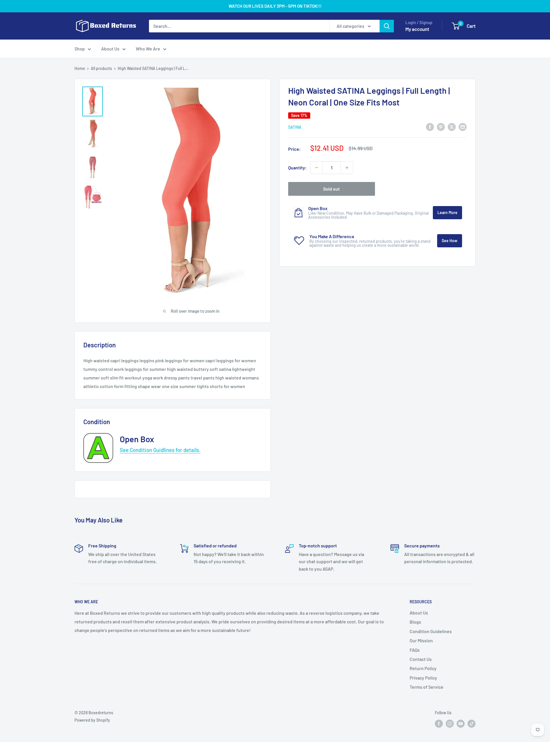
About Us (110, 48)
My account (417, 29)
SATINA (294, 127)
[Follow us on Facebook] (439, 724)
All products (101, 68)
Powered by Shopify (92, 720)
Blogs (415, 621)
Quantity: (297, 167)
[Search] (387, 26)
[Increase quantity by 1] (347, 168)
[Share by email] (463, 126)
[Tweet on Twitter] (452, 126)
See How (449, 240)
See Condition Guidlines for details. (160, 450)
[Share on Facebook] (430, 126)
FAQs (415, 650)
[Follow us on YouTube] (461, 724)
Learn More (447, 212)
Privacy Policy (423, 677)
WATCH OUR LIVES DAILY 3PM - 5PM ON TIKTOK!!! (275, 6)
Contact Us (421, 659)
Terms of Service (426, 687)
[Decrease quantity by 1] (317, 168)
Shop (79, 48)
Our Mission (421, 640)
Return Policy (423, 668)
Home (79, 68)
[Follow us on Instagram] (450, 724)
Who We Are (148, 48)
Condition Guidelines (431, 631)
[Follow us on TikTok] (471, 724)
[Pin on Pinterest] (441, 126)
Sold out (331, 188)
